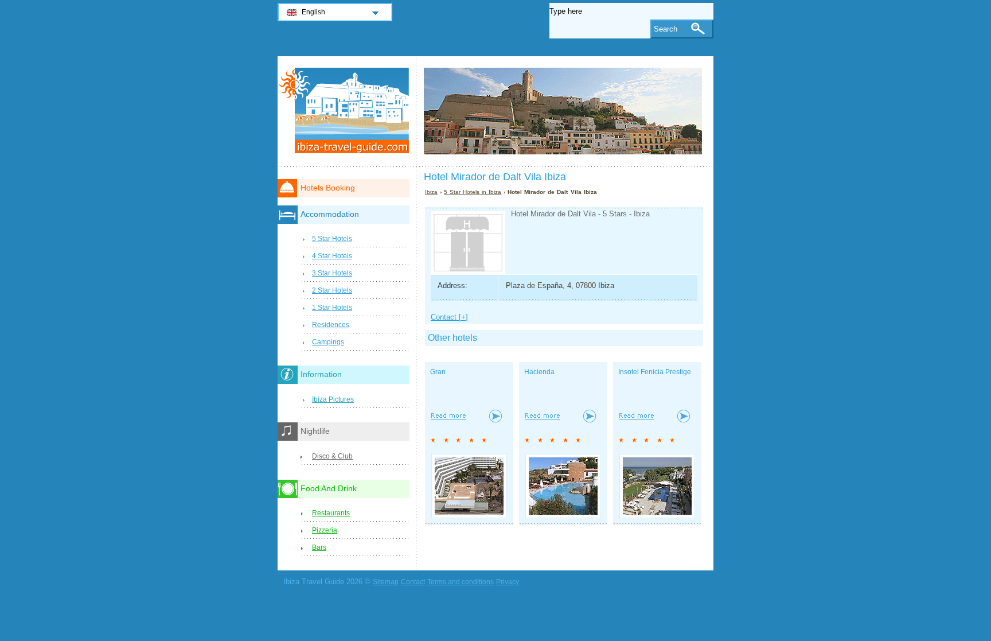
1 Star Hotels (332, 308)
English (313, 12)
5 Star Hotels (332, 239)
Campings (328, 342)
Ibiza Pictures (333, 399)
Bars (319, 547)
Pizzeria (324, 530)
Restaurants (331, 513)
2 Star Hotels (332, 290)
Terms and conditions (460, 582)
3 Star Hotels (332, 273)
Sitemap (386, 582)
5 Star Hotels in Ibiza (472, 192)
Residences (330, 325)
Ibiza (431, 192)
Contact (413, 582)
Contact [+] (449, 317)
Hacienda (539, 372)
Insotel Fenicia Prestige (654, 372)
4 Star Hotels (332, 256)
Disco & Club (332, 456)
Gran (438, 372)
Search (665, 29)
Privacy (507, 582)
